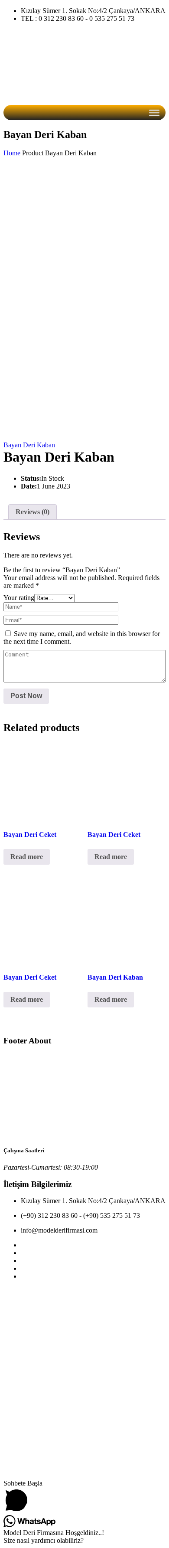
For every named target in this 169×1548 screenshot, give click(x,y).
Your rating (18, 597)
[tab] (32, 512)
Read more (26, 856)
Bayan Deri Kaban (29, 445)
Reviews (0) (32, 511)
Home (11, 153)
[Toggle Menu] (154, 113)
